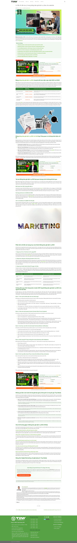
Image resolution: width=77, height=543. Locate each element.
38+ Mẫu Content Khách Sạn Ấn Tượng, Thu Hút (52, 509)
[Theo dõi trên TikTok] (46, 517)
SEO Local (27, 428)
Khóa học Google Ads (58, 519)
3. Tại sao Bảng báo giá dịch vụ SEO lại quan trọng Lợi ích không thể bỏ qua (30, 48)
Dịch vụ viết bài (56, 528)
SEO (21, 102)
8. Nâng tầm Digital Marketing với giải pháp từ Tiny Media (27, 56)
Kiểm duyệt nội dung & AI (35, 537)
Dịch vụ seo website (57, 526)
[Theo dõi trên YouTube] (48, 517)
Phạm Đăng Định (21, 531)
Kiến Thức (37, 1)
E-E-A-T (41, 188)
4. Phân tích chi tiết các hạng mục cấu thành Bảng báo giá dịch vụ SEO (29, 49)
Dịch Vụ (27, 1)
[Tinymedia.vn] (14, 1)
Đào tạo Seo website (57, 520)
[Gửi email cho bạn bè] (39, 506)
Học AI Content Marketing (58, 522)
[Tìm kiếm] (64, 2)
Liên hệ (42, 1)
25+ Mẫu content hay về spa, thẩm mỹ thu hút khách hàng (27, 509)
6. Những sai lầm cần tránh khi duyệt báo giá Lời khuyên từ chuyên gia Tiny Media (31, 53)
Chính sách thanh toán (34, 532)
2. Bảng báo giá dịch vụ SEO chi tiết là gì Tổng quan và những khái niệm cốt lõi (30, 46)
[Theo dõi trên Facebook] (45, 517)
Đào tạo (31, 1)
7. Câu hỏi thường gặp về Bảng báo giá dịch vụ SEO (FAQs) (27, 54)
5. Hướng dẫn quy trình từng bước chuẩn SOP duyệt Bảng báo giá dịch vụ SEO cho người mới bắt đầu (34, 51)
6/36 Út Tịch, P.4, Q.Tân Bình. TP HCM (21, 524)
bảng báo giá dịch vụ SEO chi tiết (28, 136)
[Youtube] (17, 502)
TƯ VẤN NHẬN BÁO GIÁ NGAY (23, 475)
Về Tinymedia (21, 1)
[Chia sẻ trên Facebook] (37, 506)
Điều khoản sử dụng (34, 535)
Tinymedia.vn (20, 40)
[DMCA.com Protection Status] (46, 519)
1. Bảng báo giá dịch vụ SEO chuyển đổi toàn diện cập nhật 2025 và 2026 (30, 44)
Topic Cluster (43, 261)
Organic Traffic (34, 203)
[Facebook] (16, 502)
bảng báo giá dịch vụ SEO (26, 80)
